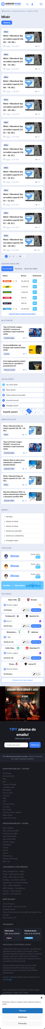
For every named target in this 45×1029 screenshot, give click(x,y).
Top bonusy (8, 924)
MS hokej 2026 (8, 776)
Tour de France (8, 804)
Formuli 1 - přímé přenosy (12, 891)
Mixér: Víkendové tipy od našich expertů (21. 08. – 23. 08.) (13, 61)
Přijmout (22, 1011)
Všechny (6, 23)
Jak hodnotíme (7, 992)
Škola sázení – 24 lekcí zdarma (14, 906)
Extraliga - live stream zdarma (14, 880)
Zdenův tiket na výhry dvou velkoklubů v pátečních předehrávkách (14, 462)
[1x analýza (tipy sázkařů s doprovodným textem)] (40, 621)
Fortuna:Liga (7, 856)
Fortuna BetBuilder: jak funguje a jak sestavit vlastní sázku (14, 347)
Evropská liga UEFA (10, 833)
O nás (9, 979)
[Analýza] (40, 621)
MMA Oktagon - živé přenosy (14, 888)
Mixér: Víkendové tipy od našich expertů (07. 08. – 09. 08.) (13, 106)
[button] (41, 997)
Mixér (6, 32)
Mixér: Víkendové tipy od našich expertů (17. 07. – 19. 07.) (13, 174)
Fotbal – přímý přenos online (13, 874)
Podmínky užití (12, 990)
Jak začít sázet (12, 385)
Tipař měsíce (20, 585)
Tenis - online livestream (12, 885)
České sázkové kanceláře (15, 395)
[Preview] (40, 604)
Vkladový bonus (30, 931)
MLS (4, 801)
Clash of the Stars (9, 818)
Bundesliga (7, 845)
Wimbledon (7, 790)
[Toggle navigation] (41, 4)
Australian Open (9, 787)
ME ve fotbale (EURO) (11, 831)
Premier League (9, 842)
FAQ (20, 992)
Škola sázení (10, 390)
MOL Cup (6, 861)
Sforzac (14, 556)
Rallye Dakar (7, 815)
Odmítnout (22, 1017)
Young (8, 46)
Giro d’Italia (7, 810)
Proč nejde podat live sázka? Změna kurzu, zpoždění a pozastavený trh (14, 363)
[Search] (27, 4)
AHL (4, 782)
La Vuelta (6, 807)
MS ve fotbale (8, 828)
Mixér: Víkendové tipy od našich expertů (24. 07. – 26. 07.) (13, 152)
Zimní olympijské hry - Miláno (14, 871)
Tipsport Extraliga (9, 784)
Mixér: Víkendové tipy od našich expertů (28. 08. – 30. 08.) (13, 39)
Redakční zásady (34, 990)
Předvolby (22, 1023)
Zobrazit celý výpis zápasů (22, 680)
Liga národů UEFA (9, 836)
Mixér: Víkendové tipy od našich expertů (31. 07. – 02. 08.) (13, 129)
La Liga (5, 847)
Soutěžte (7, 585)
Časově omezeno (18, 11)
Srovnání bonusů (12, 400)
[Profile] (32, 4)
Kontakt (15, 992)
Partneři (25, 992)
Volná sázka (9, 931)
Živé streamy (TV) (9, 918)
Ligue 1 (5, 853)
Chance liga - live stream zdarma (15, 883)
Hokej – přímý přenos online (13, 877)
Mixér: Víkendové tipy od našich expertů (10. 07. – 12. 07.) (13, 197)
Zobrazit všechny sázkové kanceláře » (22, 314)
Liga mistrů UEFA (9, 839)
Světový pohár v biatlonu (12, 812)
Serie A (5, 850)
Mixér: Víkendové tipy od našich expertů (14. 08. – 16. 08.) (13, 84)
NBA (4, 798)
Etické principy (22, 990)
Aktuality (7, 11)
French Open (8, 793)
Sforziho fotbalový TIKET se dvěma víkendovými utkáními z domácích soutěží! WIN (14, 494)
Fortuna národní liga (10, 859)
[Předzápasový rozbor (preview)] (40, 604)
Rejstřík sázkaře (10, 412)
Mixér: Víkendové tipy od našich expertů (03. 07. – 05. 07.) (13, 220)
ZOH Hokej (7, 773)
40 (20, 256)
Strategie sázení (12, 406)
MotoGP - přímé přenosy (12, 894)
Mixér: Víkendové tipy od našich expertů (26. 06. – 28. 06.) (13, 242)
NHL (4, 779)
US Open (6, 796)
